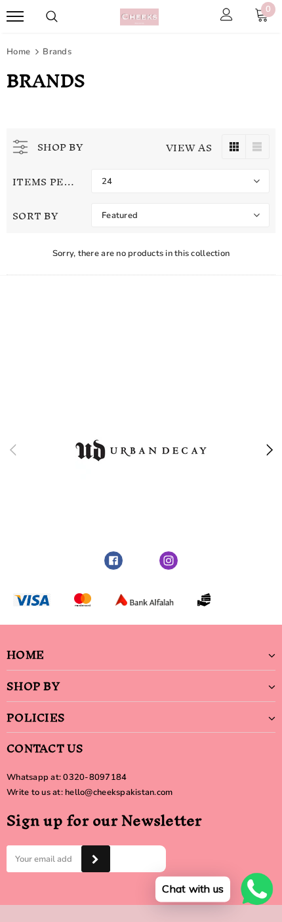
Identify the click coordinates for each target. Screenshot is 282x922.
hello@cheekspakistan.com (118, 792)
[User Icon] (226, 16)
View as (189, 148)
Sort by (35, 216)
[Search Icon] (52, 16)
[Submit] (95, 858)
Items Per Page (46, 182)
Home (18, 52)
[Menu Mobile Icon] (15, 16)
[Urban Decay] (141, 450)
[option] (141, 450)
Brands (57, 52)
